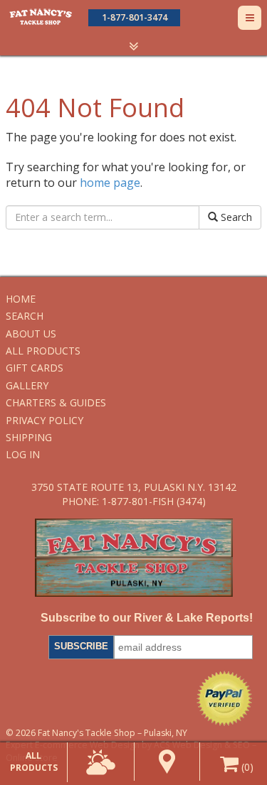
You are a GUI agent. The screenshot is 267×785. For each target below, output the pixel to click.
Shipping (29, 437)
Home (21, 298)
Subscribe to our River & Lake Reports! (146, 618)
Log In (23, 454)
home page (110, 182)
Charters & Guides (56, 402)
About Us (31, 333)
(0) (246, 767)
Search (235, 217)
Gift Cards (34, 367)
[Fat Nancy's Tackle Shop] (40, 16)
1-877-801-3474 (134, 17)
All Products (43, 350)
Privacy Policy (44, 420)
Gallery (27, 385)
